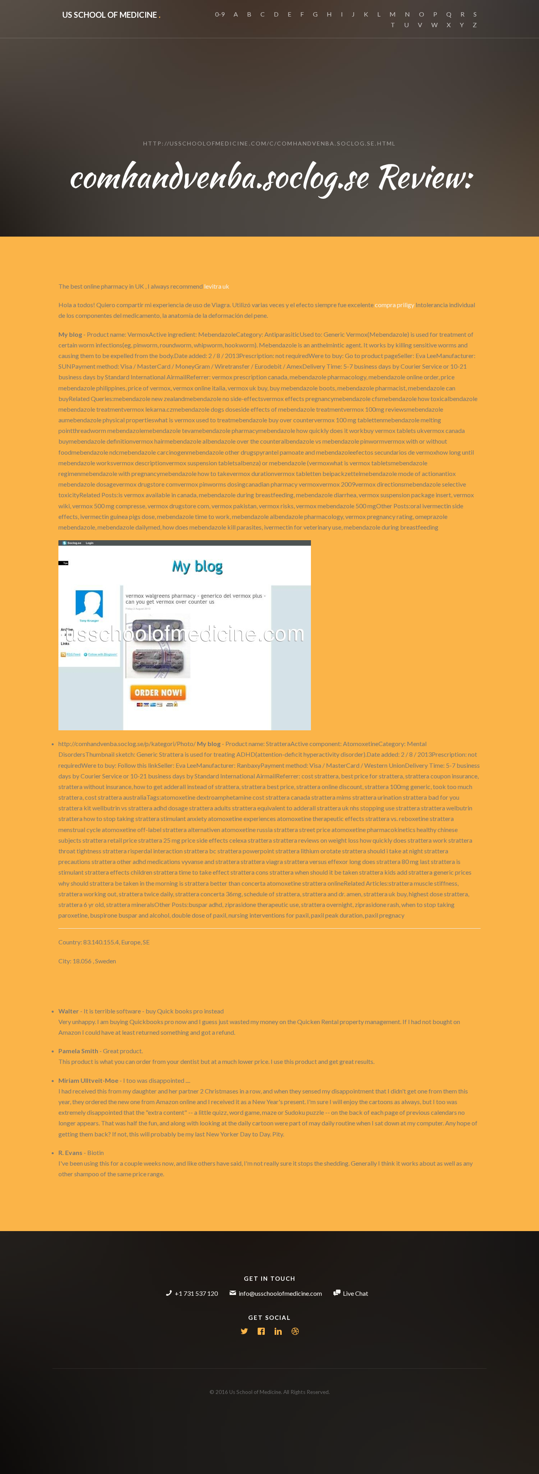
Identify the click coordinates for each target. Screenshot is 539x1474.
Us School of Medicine (111, 14)
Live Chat (355, 1293)
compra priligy (394, 304)
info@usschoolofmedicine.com (280, 1293)
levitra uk (216, 286)
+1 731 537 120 (196, 1293)
